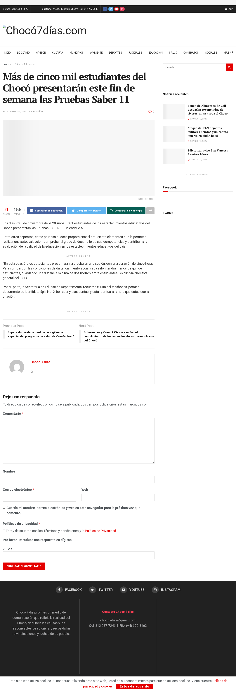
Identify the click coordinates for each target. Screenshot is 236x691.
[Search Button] (229, 67)
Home (6, 64)
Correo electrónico (18, 489)
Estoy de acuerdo (134, 686)
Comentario (13, 413)
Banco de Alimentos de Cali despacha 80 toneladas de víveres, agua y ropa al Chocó (208, 109)
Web (84, 489)
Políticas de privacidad (21, 524)
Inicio (7, 52)
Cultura (57, 52)
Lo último (23, 52)
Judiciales (135, 52)
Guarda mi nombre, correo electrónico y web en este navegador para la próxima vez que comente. (73, 510)
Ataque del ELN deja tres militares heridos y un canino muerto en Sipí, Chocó (208, 132)
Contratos (191, 52)
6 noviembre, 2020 (16, 111)
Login (230, 9)
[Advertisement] (195, 633)
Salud (173, 52)
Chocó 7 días (40, 362)
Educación (156, 52)
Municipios (77, 52)
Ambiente (96, 52)
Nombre (10, 471)
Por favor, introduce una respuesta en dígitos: (37, 540)
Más (226, 52)
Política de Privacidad (100, 531)
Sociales (211, 52)
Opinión (41, 52)
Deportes (115, 52)
